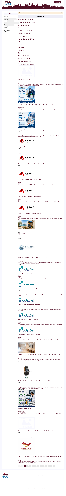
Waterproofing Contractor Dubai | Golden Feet (29, 334)
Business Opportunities (25, 19)
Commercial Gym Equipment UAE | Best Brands (30, 179)
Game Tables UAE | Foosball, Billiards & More (29, 196)
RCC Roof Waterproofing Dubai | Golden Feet (29, 289)
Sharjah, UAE (20, 108)
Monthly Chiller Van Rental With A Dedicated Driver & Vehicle (33, 257)
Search (5, 31)
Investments (20, 459)
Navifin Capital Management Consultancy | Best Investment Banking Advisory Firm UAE (40, 456)
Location (26, 64)
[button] (19, 8)
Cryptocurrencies (23, 25)
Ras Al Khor (20, 358)
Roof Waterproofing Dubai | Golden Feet (28, 319)
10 (48, 466)
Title (19, 64)
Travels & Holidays (24, 56)
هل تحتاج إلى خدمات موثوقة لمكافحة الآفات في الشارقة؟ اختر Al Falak (35, 104)
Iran (18, 384)
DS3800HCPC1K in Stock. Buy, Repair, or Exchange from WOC (34, 381)
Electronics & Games (25, 31)
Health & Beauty (23, 36)
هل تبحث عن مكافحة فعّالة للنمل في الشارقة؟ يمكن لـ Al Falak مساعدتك (36, 130)
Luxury (20, 44)
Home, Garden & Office (26, 39)
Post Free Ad (57, 2)
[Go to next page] (51, 466)
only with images (7, 30)
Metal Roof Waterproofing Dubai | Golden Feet (29, 304)
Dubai (19, 83)
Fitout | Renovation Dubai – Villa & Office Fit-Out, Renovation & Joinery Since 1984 (39, 354)
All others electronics (21, 383)
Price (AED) (6, 26)
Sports (20, 53)
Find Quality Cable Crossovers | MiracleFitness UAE (31, 164)
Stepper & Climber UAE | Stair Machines (28, 147)
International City (20, 261)
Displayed (32, 64)
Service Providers (21, 82)
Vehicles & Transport (24, 58)
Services (21, 50)
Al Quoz (19, 150)
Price (29, 64)
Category (23, 64)
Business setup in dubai (24, 79)
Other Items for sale (24, 61)
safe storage (21, 231)
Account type (6, 17)
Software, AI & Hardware (26, 22)
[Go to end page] (54, 466)
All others (19, 149)
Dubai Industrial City (21, 412)
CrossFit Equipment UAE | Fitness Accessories (29, 213)
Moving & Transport (21, 233)
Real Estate (21, 47)
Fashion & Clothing (24, 33)
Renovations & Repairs (22, 357)
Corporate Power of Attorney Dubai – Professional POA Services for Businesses (38, 431)
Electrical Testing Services (24, 408)
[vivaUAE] (25, 2)
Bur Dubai (19, 460)
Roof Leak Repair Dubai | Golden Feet (27, 274)
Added (21, 64)
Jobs (19, 42)
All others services (21, 107)
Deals (20, 28)
